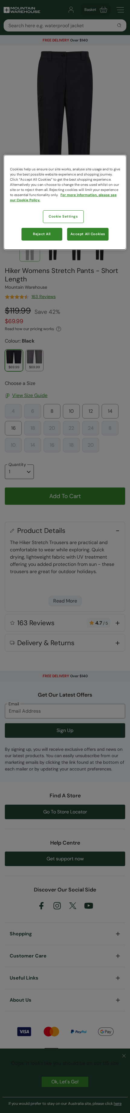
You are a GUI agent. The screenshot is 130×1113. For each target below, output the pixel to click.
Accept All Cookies (87, 234)
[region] (65, 202)
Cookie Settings (63, 216)
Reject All (42, 234)
